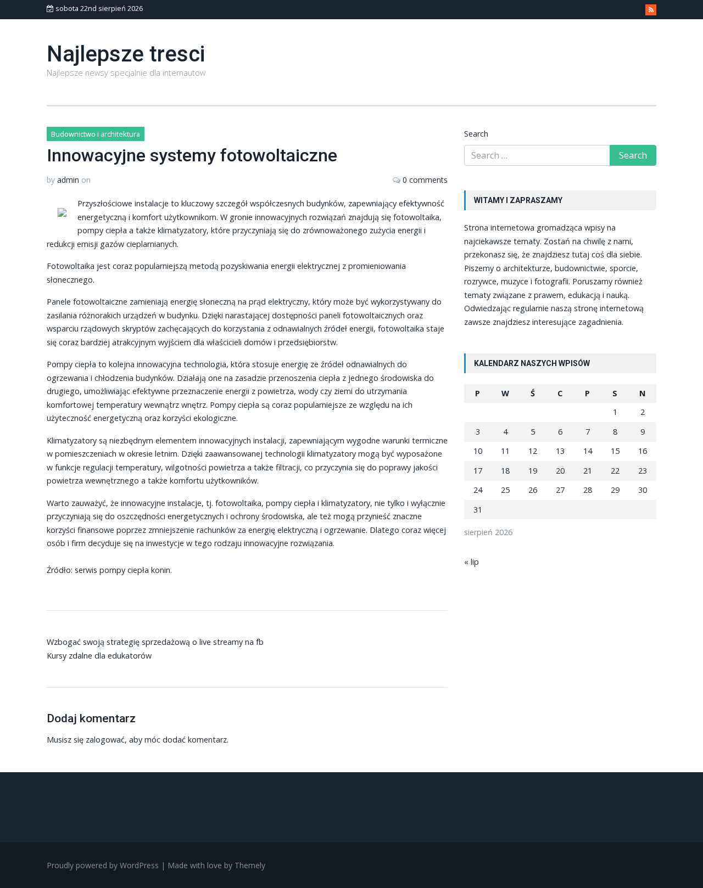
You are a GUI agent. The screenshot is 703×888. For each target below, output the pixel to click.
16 (642, 451)
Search (476, 133)
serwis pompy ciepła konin (122, 570)
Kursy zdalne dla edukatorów (99, 655)
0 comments (425, 180)
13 (560, 451)
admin (68, 180)
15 (615, 451)
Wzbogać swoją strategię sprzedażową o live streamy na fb (155, 642)
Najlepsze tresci (126, 54)
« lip (471, 562)
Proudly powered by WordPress (103, 865)
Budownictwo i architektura (95, 134)
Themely (250, 865)
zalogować (105, 739)
